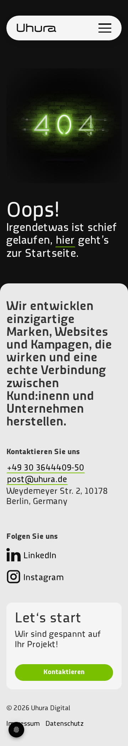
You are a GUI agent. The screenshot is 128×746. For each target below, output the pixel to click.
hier (65, 241)
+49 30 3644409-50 (45, 468)
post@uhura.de (37, 479)
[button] (104, 28)
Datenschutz (65, 724)
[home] (37, 28)
